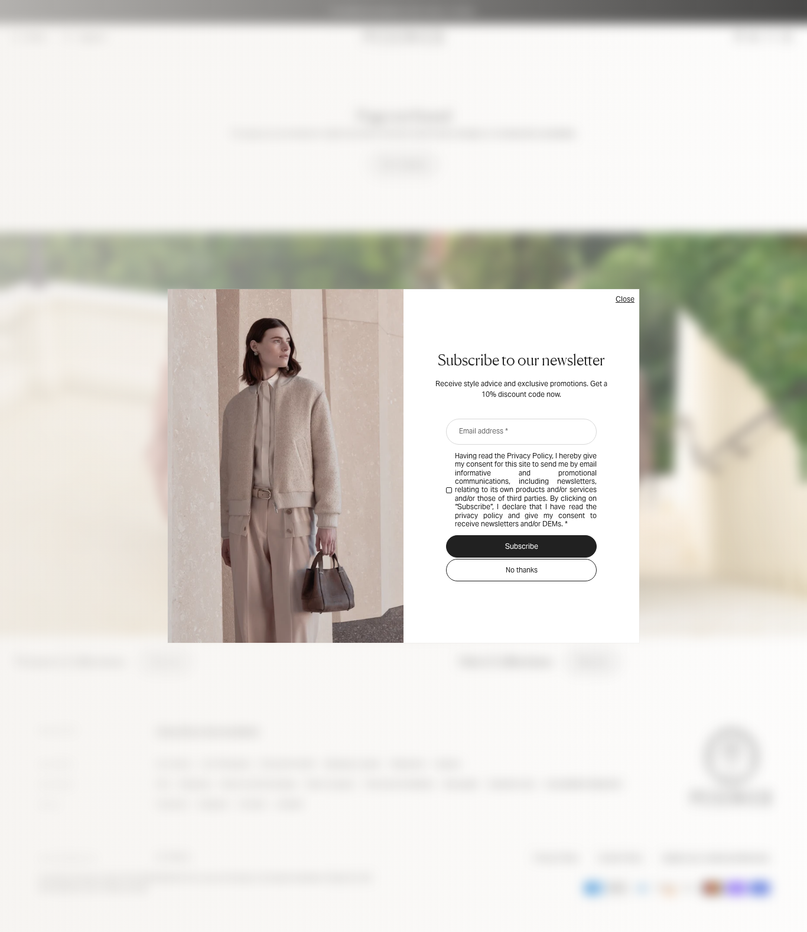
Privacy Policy (529, 455)
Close (625, 299)
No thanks (522, 569)
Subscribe (521, 546)
